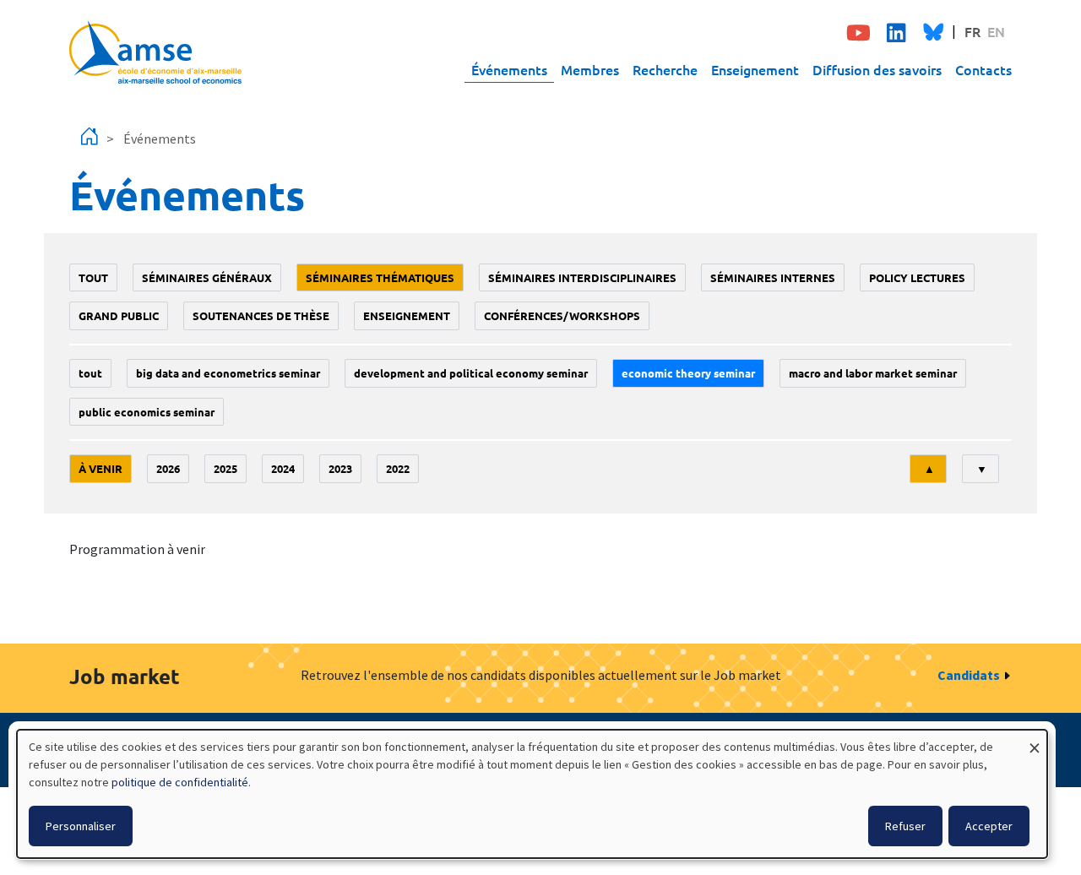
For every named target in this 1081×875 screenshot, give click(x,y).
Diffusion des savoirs (877, 69)
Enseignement (755, 69)
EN (996, 31)
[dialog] (532, 794)
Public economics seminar (147, 412)
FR (972, 31)
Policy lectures (917, 277)
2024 (283, 468)
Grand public (119, 315)
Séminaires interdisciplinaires (582, 277)
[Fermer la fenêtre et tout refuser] (1034, 740)
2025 (225, 468)
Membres (590, 69)
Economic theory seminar (688, 373)
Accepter (989, 826)
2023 (340, 468)
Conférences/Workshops (562, 315)
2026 (168, 468)
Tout (93, 277)
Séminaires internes (772, 277)
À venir (100, 468)
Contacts (983, 69)
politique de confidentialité (179, 782)
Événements (509, 69)
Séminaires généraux (207, 277)
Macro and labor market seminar (873, 373)
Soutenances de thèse (261, 315)
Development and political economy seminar (471, 373)
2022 (398, 468)
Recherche (665, 69)
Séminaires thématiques (380, 277)
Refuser (905, 826)
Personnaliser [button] (81, 826)
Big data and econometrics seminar (228, 373)
